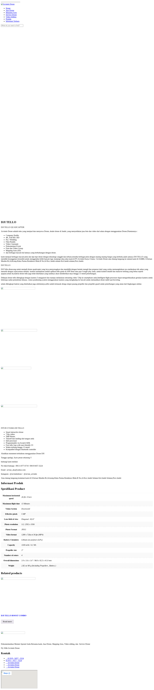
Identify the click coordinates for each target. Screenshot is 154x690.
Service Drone (11, 15)
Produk (8, 19)
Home (8, 8)
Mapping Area (11, 13)
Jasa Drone (10, 10)
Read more (7, 622)
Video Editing (11, 17)
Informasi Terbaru (12, 21)
